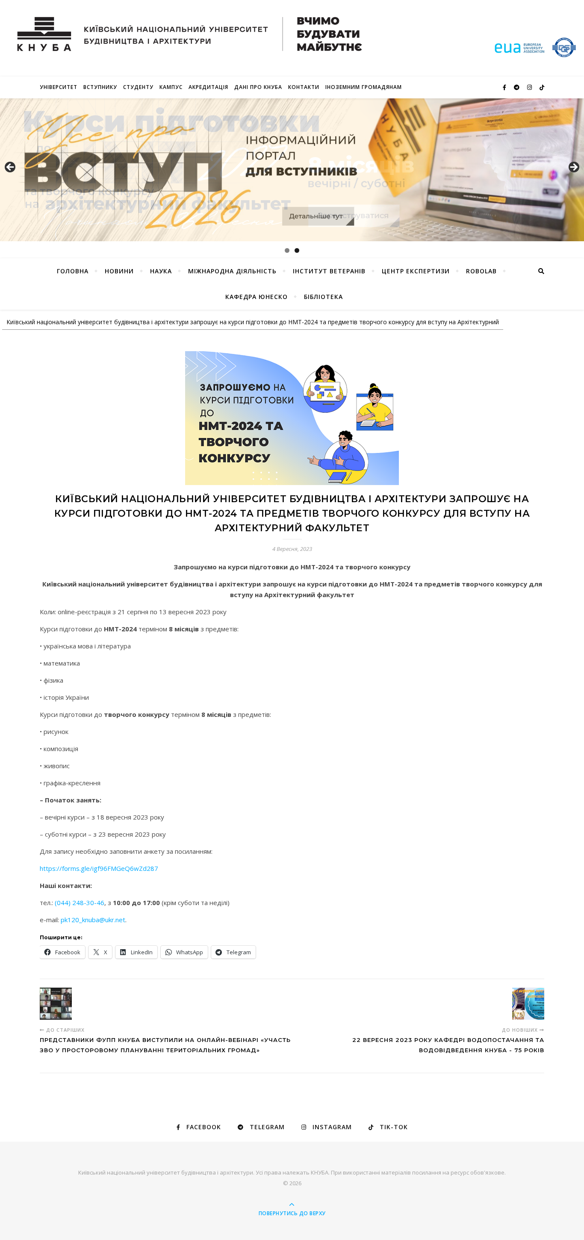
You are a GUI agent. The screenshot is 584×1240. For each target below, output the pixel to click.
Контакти (303, 87)
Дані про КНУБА (258, 87)
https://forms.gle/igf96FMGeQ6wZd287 (99, 868)
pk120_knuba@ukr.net (93, 919)
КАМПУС (171, 87)
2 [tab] (297, 250)
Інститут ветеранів (329, 271)
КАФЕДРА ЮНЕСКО (256, 297)
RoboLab (481, 271)
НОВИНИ (119, 271)
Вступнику (100, 87)
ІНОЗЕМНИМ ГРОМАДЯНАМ (363, 87)
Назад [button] (10, 167)
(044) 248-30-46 (79, 902)
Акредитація (208, 87)
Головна (72, 271)
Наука (161, 271)
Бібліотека (323, 297)
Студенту (138, 87)
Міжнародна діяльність (232, 271)
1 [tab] (287, 250)
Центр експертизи (416, 271)
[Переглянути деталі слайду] (292, 169)
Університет (58, 87)
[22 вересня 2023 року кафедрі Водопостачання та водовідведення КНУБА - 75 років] (528, 1004)
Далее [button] (573, 167)
